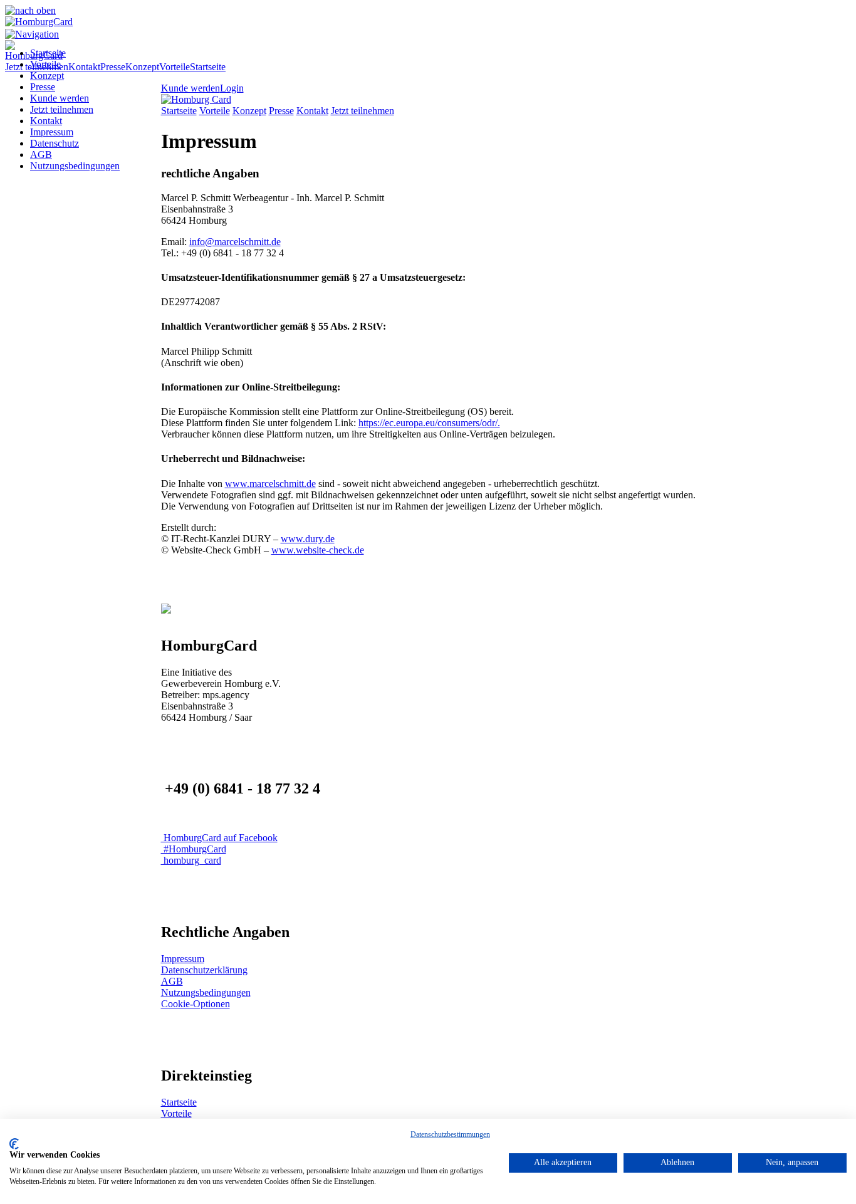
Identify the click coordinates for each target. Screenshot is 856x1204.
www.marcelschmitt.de (270, 483)
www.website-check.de (317, 550)
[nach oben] (30, 10)
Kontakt (46, 120)
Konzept (47, 75)
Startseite (48, 53)
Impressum (51, 132)
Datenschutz (54, 143)
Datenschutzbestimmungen (450, 1134)
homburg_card (191, 860)
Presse (42, 86)
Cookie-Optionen (195, 1003)
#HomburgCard (193, 849)
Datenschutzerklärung (204, 970)
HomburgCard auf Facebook (219, 837)
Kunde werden (59, 98)
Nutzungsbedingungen (75, 165)
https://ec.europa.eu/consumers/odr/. (429, 422)
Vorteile (45, 64)
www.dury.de (308, 538)
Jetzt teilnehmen (61, 109)
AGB (41, 154)
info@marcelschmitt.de (235, 241)
